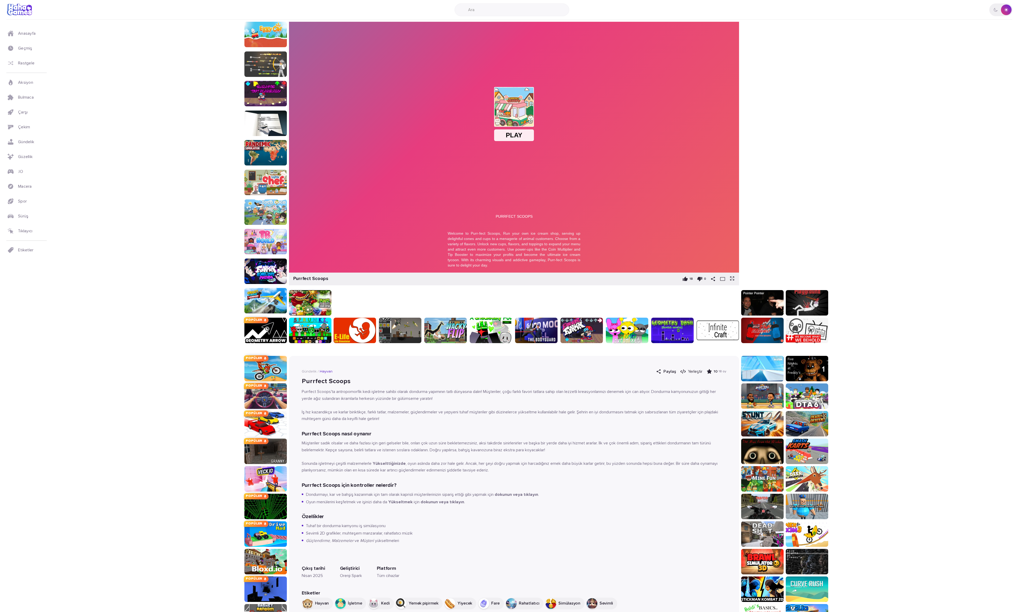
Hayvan (326, 371)
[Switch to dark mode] (1001, 9)
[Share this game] (713, 279)
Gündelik (309, 371)
